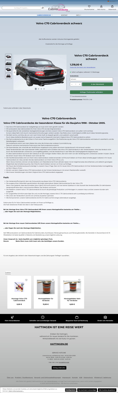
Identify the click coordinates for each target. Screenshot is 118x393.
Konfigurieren (70, 390)
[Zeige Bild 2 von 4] (38, 89)
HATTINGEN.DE (59, 344)
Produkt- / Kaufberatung (24, 377)
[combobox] (21, 8)
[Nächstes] (65, 72)
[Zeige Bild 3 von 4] (41, 89)
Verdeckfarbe (78, 76)
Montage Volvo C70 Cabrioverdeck (19, 299)
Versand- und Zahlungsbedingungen (47, 377)
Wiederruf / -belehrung (102, 377)
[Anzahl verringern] (72, 84)
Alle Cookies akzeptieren (107, 390)
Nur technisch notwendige (87, 390)
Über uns (10, 377)
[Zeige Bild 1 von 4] (35, 89)
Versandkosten (52, 381)
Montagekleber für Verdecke (45, 299)
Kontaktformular (64, 362)
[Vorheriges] (14, 72)
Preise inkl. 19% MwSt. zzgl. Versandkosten (82, 67)
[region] (35, 72)
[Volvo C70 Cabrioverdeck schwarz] (40, 72)
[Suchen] (43, 8)
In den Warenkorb (97, 84)
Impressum (66, 377)
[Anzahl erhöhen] (79, 84)
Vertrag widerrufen (59, 368)
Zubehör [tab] (8, 272)
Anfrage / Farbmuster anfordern (91, 92)
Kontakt (75, 377)
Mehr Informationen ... (16, 391)
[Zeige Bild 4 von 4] (44, 89)
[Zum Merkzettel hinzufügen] (26, 280)
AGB (80, 377)
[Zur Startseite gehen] (59, 8)
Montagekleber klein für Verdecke (72, 299)
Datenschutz (88, 377)
